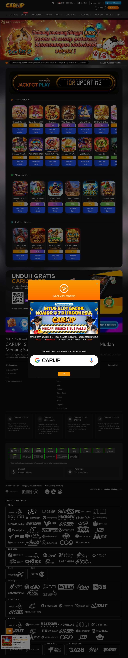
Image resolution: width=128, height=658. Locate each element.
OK (64, 374)
